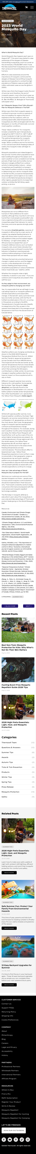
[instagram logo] (28, 1139)
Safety (18, 797)
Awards (18, 757)
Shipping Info (7, 1016)
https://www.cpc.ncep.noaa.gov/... (14, 575)
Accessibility (7, 1051)
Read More (9, 872)
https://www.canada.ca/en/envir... (14, 519)
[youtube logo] (10, 1139)
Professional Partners (11, 1066)
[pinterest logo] (16, 1139)
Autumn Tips (18, 762)
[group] (18, 1)
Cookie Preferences (10, 1020)
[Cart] (26, 7)
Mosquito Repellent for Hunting (15, 1114)
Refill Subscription (10, 1098)
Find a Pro (6, 1094)
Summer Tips (7, 21)
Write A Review (8, 1106)
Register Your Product (11, 1102)
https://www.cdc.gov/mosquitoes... (14, 563)
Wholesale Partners (10, 1070)
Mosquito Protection (18, 792)
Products (18, 772)
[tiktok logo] (22, 1139)
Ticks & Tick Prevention (18, 767)
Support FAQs (8, 1008)
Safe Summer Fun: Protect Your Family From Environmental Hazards (17, 908)
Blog (4, 1039)
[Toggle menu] (32, 7)
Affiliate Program (9, 1079)
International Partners (11, 1074)
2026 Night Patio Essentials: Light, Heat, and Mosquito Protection (15, 853)
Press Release (18, 787)
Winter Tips (18, 777)
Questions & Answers (18, 747)
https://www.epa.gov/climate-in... (13, 529)
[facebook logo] (4, 1139)
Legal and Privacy (9, 1047)
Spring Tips (18, 782)
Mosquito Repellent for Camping (16, 1118)
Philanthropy (7, 1035)
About (4, 1031)
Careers (5, 1043)
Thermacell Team (18, 742)
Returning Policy (9, 1012)
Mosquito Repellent (10, 1110)
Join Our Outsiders (13, 1130)
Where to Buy (8, 1090)
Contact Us (6, 1004)
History (5, 1055)
